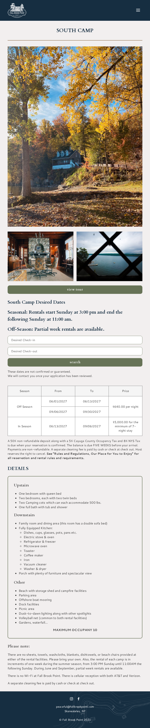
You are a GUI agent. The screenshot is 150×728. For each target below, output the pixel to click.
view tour (75, 289)
